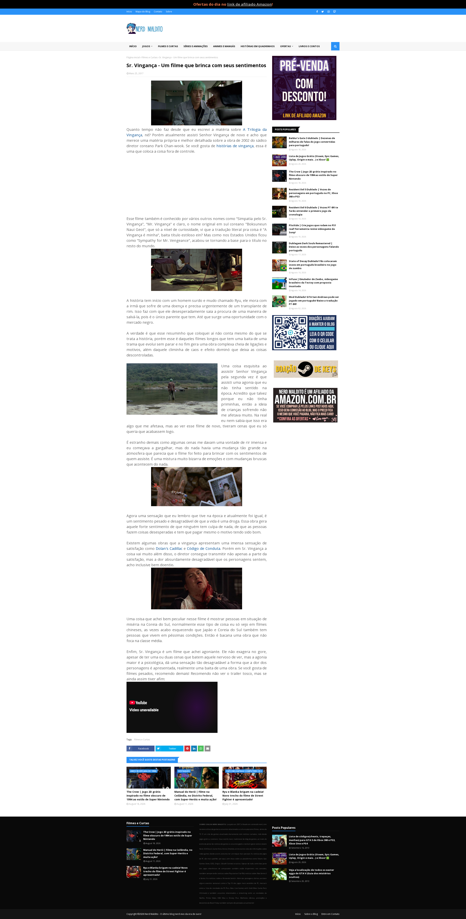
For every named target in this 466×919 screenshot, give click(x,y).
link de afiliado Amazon (249, 4)
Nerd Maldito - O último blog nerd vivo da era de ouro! (173, 914)
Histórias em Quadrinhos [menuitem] (258, 46)
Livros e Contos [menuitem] (309, 46)
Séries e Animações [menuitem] (195, 46)
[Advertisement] (197, 185)
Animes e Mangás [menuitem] (224, 46)
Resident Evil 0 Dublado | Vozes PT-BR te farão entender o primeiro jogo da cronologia (313, 211)
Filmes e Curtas (149, 57)
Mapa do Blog (143, 11)
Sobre (169, 11)
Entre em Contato (330, 914)
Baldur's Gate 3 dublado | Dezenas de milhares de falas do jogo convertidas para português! (312, 141)
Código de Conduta (203, 548)
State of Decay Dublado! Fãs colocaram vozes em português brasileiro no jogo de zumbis (313, 264)
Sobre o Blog (311, 914)
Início (129, 11)
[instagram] (329, 12)
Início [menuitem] (133, 46)
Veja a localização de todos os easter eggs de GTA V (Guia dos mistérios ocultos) (311, 873)
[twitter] (323, 12)
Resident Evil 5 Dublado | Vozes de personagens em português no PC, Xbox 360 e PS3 (313, 193)
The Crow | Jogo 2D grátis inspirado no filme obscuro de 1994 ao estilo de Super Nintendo (148, 795)
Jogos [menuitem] (146, 46)
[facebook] (317, 12)
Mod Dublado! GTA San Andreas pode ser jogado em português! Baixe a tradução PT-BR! (314, 300)
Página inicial (133, 57)
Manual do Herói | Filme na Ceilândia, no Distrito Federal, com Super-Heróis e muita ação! (195, 795)
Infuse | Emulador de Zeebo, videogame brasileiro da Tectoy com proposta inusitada (313, 282)
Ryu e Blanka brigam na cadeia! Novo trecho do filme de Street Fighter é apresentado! (243, 795)
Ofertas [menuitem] (285, 46)
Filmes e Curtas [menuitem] (168, 46)
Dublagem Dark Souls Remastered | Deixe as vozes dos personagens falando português (314, 247)
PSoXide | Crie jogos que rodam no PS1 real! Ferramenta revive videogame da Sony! (312, 229)
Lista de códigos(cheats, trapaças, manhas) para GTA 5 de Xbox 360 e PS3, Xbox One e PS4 (312, 840)
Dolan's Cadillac (169, 548)
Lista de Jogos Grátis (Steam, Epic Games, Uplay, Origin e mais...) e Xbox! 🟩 (314, 157)
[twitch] (334, 12)
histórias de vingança (235, 145)
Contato (158, 11)
